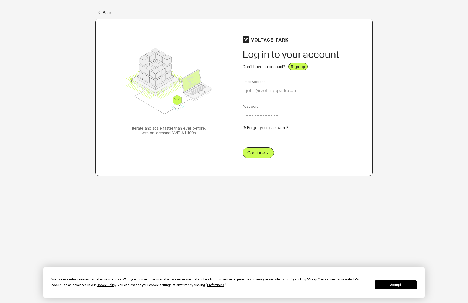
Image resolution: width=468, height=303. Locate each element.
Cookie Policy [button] (106, 285)
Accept (395, 285)
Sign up (298, 66)
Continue (256, 152)
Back (107, 12)
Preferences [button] (215, 285)
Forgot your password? (267, 127)
